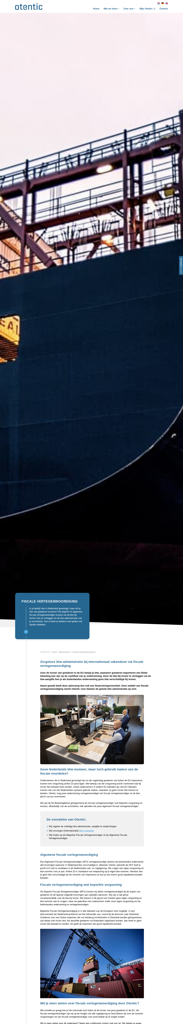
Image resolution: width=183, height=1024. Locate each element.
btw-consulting (86, 830)
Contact (164, 8)
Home (96, 8)
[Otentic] (28, 7)
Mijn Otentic (146, 8)
